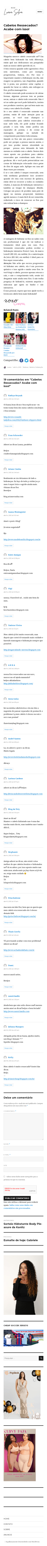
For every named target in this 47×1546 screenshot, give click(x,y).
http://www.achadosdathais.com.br (19, 950)
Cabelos (32, 367)
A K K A (11, 665)
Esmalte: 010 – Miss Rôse (9, 326)
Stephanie (13, 852)
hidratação (39, 367)
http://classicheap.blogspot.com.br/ (19, 1079)
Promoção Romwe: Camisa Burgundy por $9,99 (9, 350)
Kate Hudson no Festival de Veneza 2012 (21, 327)
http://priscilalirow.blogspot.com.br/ (20, 916)
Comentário (10, 1111)
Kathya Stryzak (15, 395)
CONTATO (8, 1524)
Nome (7, 1144)
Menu (39, 12)
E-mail (7, 1155)
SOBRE (7, 1529)
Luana (9, 367)
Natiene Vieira (15, 625)
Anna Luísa (13, 699)
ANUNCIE (8, 1535)
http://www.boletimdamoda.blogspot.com (22, 757)
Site (5, 1165)
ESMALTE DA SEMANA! (21, 347)
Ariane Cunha (14, 469)
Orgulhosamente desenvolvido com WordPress (22, 1542)
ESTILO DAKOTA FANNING (31, 327)
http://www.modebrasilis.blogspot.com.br (22, 539)
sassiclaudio (14, 996)
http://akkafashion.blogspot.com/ (18, 683)
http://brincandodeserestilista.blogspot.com (23, 794)
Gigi (10, 588)
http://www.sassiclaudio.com (16, 1011)
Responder (8, 426)
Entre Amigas (14, 555)
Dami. (11, 965)
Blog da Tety (14, 809)
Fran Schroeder (15, 435)
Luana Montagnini (17, 512)
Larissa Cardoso (15, 778)
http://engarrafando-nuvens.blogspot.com (22, 650)
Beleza (25, 367)
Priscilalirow (14, 898)
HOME (6, 1519)
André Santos (14, 739)
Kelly (10, 1057)
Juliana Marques (16, 1027)
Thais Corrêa (14, 932)
